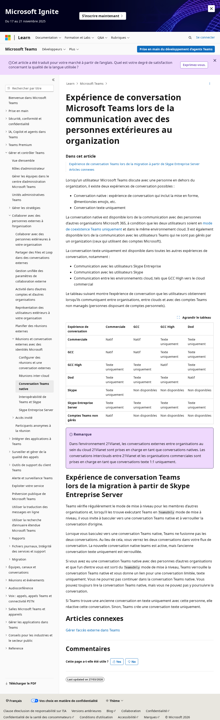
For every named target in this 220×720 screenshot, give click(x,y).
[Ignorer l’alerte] (211, 8)
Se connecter (205, 37)
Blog (110, 711)
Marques (150, 717)
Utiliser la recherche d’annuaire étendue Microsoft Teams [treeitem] (26, 525)
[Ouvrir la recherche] (190, 37)
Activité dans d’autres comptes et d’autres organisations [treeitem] (30, 294)
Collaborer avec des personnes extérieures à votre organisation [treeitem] (32, 239)
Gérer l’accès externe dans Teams (93, 630)
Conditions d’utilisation (96, 717)
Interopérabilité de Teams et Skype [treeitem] (32, 399)
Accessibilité (127, 717)
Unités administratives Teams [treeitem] (28, 197)
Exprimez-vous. (194, 65)
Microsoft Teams (92, 83)
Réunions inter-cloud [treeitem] (34, 376)
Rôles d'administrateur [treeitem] (28, 168)
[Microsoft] (8, 37)
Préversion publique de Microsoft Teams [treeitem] (29, 496)
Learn (70, 83)
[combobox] (29, 88)
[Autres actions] (209, 83)
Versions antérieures (86, 711)
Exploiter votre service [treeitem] (28, 486)
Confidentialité (156, 711)
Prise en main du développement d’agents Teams (176, 49)
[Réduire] (53, 80)
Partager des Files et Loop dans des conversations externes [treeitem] (34, 257)
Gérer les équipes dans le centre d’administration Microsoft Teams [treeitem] (30, 181)
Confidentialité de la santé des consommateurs (37, 717)
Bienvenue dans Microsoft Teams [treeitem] (27, 100)
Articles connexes (81, 169)
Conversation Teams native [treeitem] (34, 386)
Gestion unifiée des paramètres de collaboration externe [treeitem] (30, 276)
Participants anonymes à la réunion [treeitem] (33, 428)
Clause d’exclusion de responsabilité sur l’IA (34, 711)
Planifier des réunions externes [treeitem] (31, 328)
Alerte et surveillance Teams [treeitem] (32, 478)
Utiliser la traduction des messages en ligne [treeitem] (30, 509)
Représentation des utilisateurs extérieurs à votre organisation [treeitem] (32, 313)
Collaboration (131, 711)
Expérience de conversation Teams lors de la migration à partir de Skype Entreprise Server (134, 164)
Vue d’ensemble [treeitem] (23, 160)
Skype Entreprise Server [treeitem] (36, 410)
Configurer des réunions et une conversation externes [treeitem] (35, 362)
